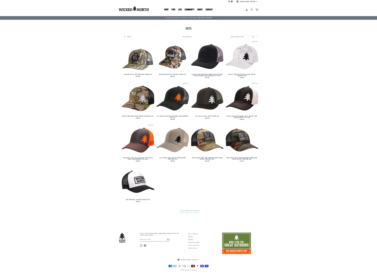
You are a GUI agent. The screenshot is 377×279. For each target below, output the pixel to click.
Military (190, 236)
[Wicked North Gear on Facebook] (145, 245)
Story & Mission (193, 234)
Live (180, 10)
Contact (209, 10)
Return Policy (192, 248)
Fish (173, 10)
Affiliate (190, 239)
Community (189, 10)
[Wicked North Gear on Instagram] (141, 245)
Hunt (166, 10)
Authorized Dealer (194, 242)
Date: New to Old (237, 37)
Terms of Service (193, 245)
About (200, 10)
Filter (129, 37)
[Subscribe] (168, 239)
